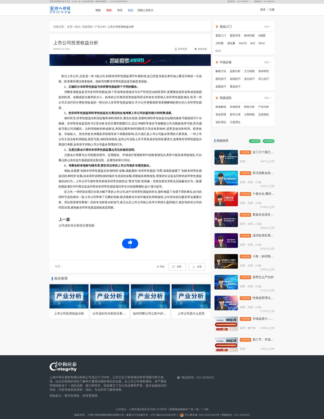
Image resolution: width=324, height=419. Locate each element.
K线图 (262, 35)
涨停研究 (263, 71)
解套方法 (221, 71)
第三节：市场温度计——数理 (272, 339)
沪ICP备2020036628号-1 (164, 415)
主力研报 (249, 71)
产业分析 (100, 26)
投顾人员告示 (145, 10)
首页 (69, 26)
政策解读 (221, 106)
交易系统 (263, 114)
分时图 (220, 43)
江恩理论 (235, 122)
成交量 (231, 43)
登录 (263, 9)
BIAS (262, 43)
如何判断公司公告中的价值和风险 (155, 313)
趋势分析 (235, 71)
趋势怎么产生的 (263, 277)
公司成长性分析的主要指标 (77, 225)
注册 (271, 9)
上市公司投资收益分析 (121, 26)
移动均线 (249, 35)
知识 (130, 10)
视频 (98, 10)
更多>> (268, 26)
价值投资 (235, 106)
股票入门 (221, 35)
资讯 (119, 10)
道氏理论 (221, 122)
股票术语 (235, 35)
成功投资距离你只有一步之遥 (272, 235)
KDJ (252, 43)
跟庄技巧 (221, 78)
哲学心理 (235, 114)
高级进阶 (87, 26)
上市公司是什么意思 (191, 313)
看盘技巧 (235, 86)
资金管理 (221, 114)
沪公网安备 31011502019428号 (201, 415)
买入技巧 (263, 78)
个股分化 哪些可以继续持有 (271, 193)
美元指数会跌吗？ (265, 173)
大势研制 (249, 114)
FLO (218, 51)
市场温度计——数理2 (267, 318)
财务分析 (249, 106)
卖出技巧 (249, 78)
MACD (243, 43)
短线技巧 (235, 78)
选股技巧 (221, 86)
